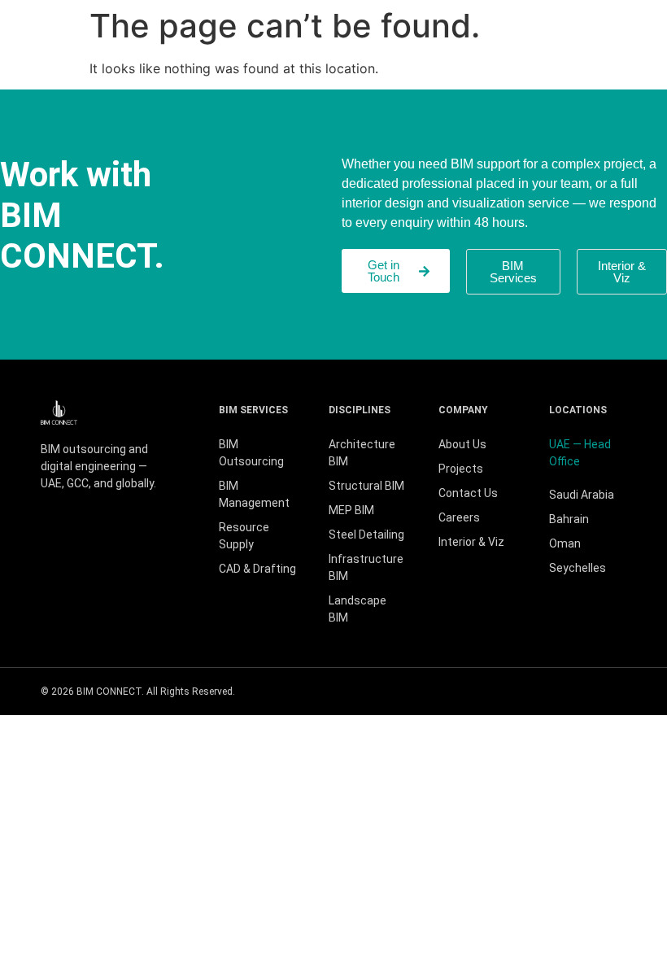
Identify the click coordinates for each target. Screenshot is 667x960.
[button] (622, 272)
